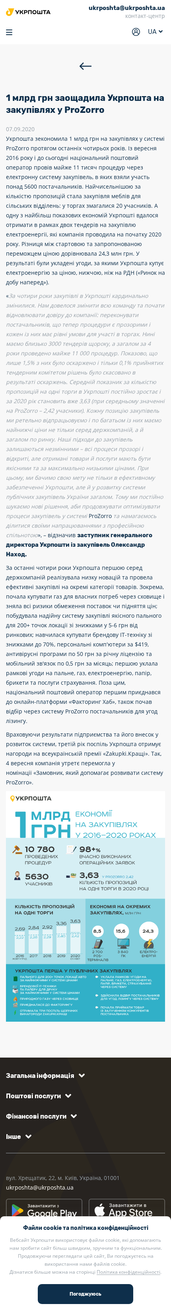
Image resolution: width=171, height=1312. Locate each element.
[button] (44, 1076)
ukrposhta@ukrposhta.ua (40, 1187)
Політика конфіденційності (128, 1272)
